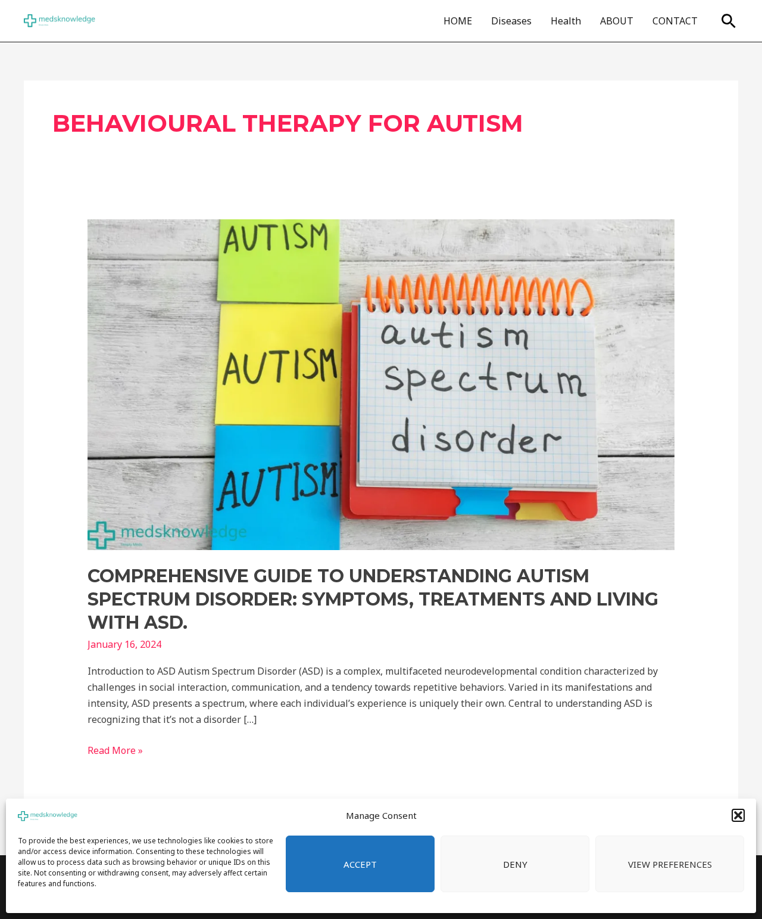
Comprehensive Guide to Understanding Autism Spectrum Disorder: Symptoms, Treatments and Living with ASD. (373, 599)
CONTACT (675, 20)
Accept (360, 864)
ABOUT (616, 20)
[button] (738, 815)
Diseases (511, 20)
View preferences (670, 864)
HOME (458, 20)
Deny (515, 864)
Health (566, 20)
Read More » (115, 750)
